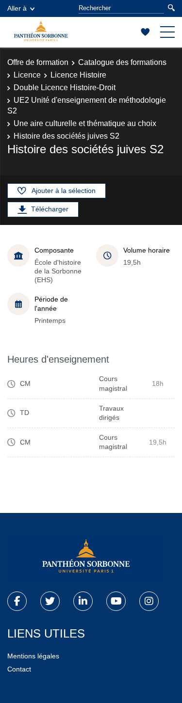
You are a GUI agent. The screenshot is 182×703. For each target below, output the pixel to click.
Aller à (17, 8)
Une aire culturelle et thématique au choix (85, 123)
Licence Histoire (78, 75)
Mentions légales (33, 656)
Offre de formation (37, 62)
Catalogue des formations (122, 62)
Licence (27, 75)
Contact (19, 669)
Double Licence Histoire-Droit (65, 87)
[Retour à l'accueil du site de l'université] (85, 558)
